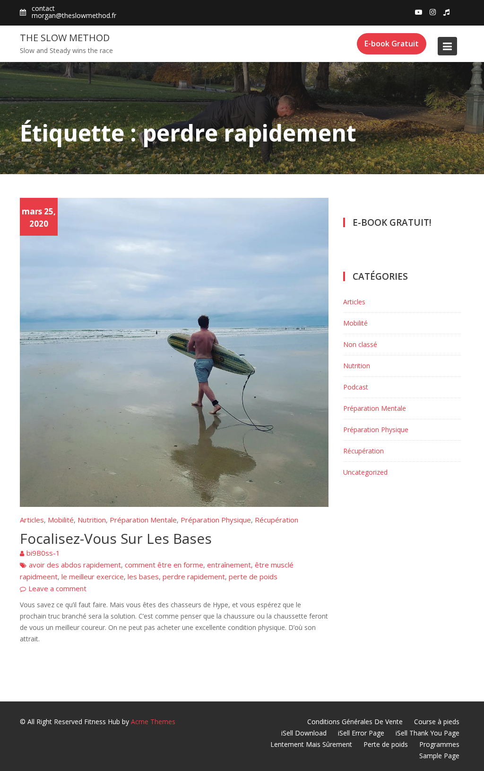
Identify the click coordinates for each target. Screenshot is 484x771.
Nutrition (92, 519)
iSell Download (304, 732)
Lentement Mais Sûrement (311, 744)
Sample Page (439, 755)
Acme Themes (153, 721)
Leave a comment (57, 588)
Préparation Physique (216, 519)
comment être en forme (164, 564)
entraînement (229, 564)
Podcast (355, 386)
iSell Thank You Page (427, 732)
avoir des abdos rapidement (75, 564)
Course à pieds (436, 721)
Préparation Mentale (143, 519)
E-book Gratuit (391, 43)
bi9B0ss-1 (43, 553)
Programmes (439, 744)
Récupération (276, 519)
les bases (143, 576)
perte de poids (253, 576)
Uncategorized (365, 472)
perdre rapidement (194, 576)
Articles (32, 519)
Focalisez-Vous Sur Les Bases (116, 538)
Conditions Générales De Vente (355, 721)
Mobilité (61, 519)
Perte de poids (385, 744)
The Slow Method (65, 37)
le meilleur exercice (92, 576)
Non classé (360, 344)
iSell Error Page (361, 732)
